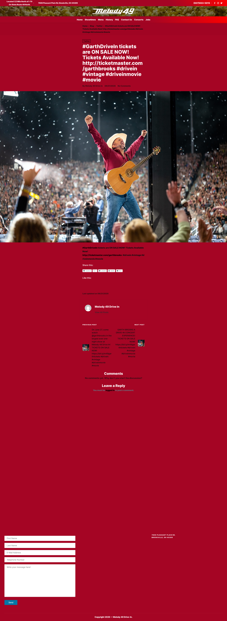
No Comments (124, 86)
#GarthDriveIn (89, 247)
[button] (101, 312)
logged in (110, 390)
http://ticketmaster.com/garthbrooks (102, 255)
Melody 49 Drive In (107, 306)
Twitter (86, 41)
